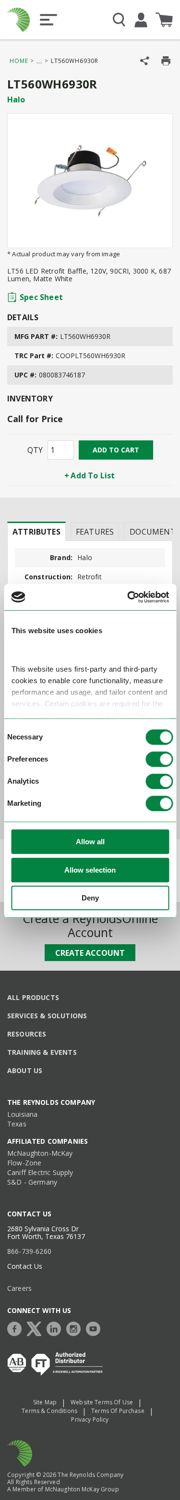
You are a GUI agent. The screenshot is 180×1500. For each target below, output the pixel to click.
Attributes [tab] (36, 532)
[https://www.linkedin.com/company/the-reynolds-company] (56, 1327)
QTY (35, 450)
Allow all (90, 842)
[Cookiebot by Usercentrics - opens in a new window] (128, 597)
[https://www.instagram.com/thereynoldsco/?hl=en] (75, 1327)
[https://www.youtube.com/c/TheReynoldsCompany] (95, 1327)
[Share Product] (144, 60)
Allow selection (90, 870)
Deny (90, 898)
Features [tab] (95, 532)
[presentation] (36, 531)
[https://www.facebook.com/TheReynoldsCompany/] (16, 1327)
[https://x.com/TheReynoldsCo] (36, 1327)
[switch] (159, 759)
